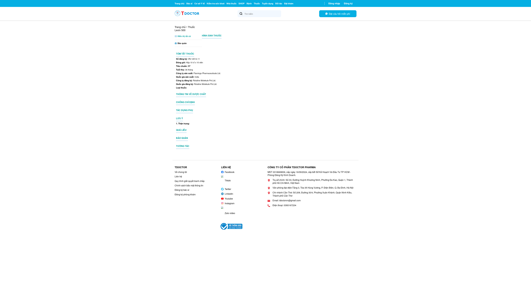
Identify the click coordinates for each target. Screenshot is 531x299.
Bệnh (249, 3)
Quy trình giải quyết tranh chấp (190, 181)
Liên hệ (178, 176)
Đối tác (278, 3)
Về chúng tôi (181, 172)
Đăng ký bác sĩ (182, 189)
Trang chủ (179, 3)
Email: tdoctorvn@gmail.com (287, 200)
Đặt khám (288, 3)
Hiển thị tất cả (184, 36)
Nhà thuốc (231, 3)
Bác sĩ (189, 3)
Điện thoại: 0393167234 (284, 205)
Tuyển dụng (267, 3)
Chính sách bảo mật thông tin (189, 185)
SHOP (241, 3)
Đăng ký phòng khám (185, 194)
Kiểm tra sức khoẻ (215, 3)
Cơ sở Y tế (199, 3)
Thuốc (257, 3)
